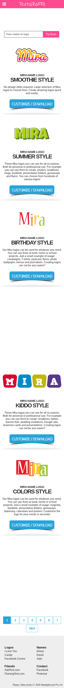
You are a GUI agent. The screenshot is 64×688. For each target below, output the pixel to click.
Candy (8, 655)
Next (32, 628)
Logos (9, 647)
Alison (40, 651)
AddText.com (12, 670)
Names (41, 647)
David (40, 655)
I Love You (11, 651)
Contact (42, 666)
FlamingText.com (14, 673)
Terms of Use (26, 685)
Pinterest (42, 673)
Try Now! (51, 34)
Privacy (16, 685)
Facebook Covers (15, 658)
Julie (39, 658)
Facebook (42, 670)
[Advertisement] (33, 17)
